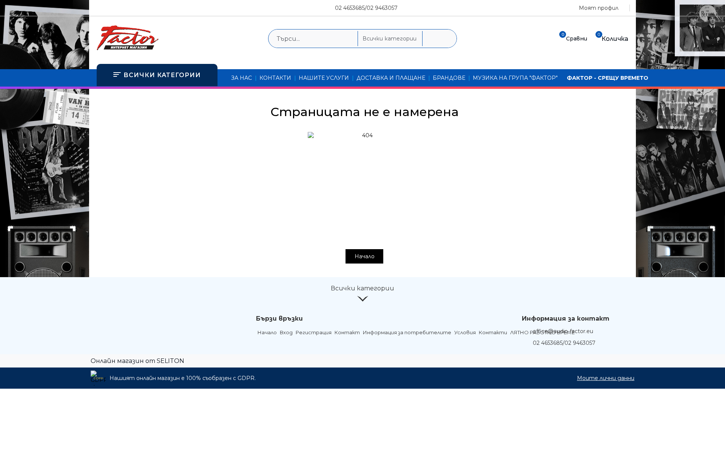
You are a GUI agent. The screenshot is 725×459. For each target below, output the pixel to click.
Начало (365, 256)
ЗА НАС (241, 77)
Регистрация (314, 332)
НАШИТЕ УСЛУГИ (324, 77)
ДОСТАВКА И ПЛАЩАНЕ (390, 77)
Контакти (493, 332)
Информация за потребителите (407, 332)
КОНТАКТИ (275, 77)
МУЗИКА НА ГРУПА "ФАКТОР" (515, 77)
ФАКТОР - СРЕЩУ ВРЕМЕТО (607, 77)
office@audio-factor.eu (563, 331)
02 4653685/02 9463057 (366, 8)
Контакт (347, 332)
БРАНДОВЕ (449, 77)
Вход (286, 332)
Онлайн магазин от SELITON (137, 360)
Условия (465, 332)
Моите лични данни (605, 378)
